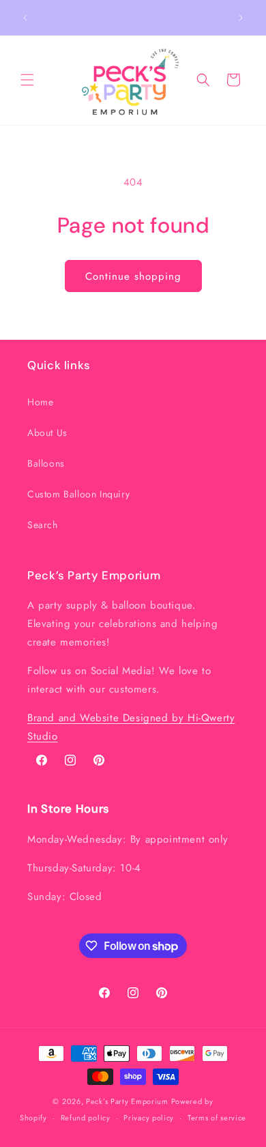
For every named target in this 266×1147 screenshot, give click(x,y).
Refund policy (85, 1117)
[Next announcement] (241, 18)
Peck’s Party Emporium (127, 1101)
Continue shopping (133, 276)
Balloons (46, 463)
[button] (27, 80)
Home (40, 402)
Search (42, 525)
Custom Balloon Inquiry (78, 494)
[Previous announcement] (25, 18)
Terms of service (217, 1117)
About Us (47, 432)
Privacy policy (148, 1117)
